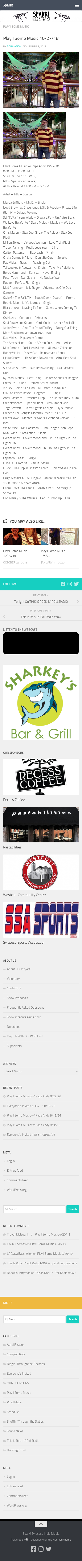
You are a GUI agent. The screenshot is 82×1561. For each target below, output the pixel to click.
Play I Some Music (16, 26)
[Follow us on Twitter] (76, 583)
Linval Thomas (16, 1244)
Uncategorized (16, 1450)
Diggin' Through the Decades (26, 1364)
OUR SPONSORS (18, 1383)
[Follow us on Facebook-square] (62, 583)
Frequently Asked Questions (25, 1007)
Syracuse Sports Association (24, 942)
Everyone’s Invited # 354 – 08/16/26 (31, 1106)
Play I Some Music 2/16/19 (55, 1254)
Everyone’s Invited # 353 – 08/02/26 (31, 1135)
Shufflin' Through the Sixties (25, 1421)
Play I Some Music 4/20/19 (52, 1234)
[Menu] (76, 5)
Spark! (8, 5)
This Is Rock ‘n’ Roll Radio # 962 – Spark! (33, 1263)
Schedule (13, 1412)
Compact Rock (16, 1354)
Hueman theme (62, 1539)
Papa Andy (14, 46)
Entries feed (15, 1170)
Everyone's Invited (19, 1373)
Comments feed (17, 1180)
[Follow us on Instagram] (69, 583)
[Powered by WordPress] (26, 1539)
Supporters (14, 1046)
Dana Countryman (18, 1273)
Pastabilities (12, 847)
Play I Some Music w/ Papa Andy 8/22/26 (34, 1096)
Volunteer (13, 979)
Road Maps (14, 1402)
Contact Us (14, 988)
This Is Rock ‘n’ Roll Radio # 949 (55, 1273)
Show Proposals (17, 998)
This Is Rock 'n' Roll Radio (23, 1441)
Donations (13, 1027)
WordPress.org (17, 1190)
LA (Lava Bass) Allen (20, 1254)
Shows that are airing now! (24, 1017)
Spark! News (15, 1431)
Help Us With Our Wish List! (25, 1036)
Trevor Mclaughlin (18, 1234)
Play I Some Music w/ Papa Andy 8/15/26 (34, 1115)
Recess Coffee (14, 800)
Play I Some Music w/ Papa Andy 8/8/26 (33, 1125)
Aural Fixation (16, 1345)
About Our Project (18, 969)
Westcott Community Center (24, 895)
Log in (11, 1161)
